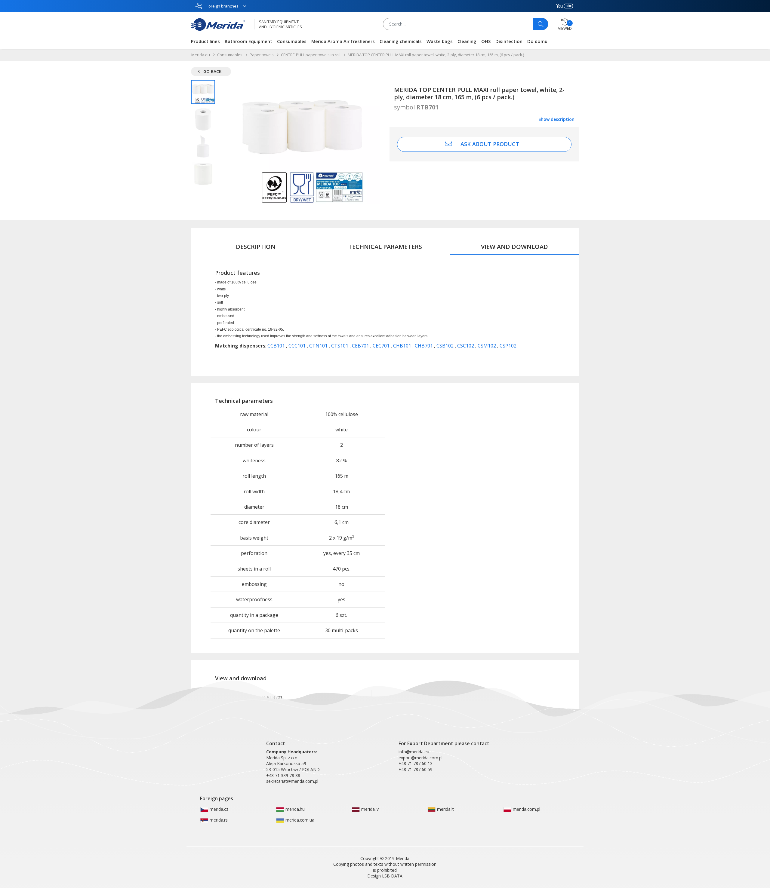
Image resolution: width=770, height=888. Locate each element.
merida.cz (218, 809)
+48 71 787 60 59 (416, 769)
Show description (556, 119)
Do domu (537, 41)
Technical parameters (385, 247)
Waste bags (440, 41)
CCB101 (276, 345)
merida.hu (294, 809)
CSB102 (445, 345)
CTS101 (340, 345)
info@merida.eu (414, 752)
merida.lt (445, 809)
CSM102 (487, 345)
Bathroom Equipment (248, 41)
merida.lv (369, 809)
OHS (486, 41)
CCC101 (297, 345)
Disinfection (508, 41)
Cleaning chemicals (401, 41)
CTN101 (319, 345)
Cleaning (466, 41)
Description (256, 247)
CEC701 (382, 345)
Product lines (205, 41)
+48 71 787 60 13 (416, 763)
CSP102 (508, 345)
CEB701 (361, 345)
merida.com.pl (526, 809)
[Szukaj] (540, 24)
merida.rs (218, 820)
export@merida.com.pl (420, 758)
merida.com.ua (299, 820)
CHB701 (424, 345)
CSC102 (466, 345)
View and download (514, 247)
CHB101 (402, 345)
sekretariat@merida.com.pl (292, 781)
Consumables (291, 41)
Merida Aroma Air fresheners (343, 41)
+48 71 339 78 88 (283, 775)
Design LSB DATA (384, 876)
